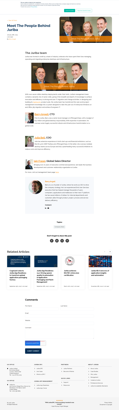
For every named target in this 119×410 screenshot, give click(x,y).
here (57, 172)
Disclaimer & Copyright (106, 404)
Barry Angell (12, 39)
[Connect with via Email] (49, 208)
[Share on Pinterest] (67, 240)
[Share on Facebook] (52, 240)
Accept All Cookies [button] (69, 10)
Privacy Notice (34, 6)
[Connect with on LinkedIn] (46, 208)
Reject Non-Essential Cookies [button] (84, 10)
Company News (59, 227)
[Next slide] (110, 252)
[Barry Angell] (35, 187)
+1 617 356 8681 (16, 391)
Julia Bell (40, 137)
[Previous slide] (105, 252)
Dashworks (37, 102)
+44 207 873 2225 (17, 375)
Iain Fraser (39, 161)
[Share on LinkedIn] (57, 240)
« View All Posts (12, 20)
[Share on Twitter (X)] (62, 240)
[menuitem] (46, 369)
